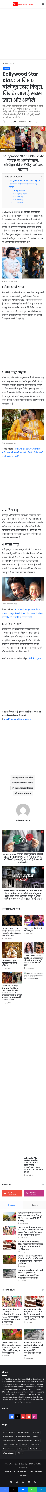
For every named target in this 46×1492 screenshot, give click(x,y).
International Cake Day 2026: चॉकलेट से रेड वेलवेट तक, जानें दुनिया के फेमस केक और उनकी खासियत (30, 1245)
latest (5, 1445)
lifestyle (24, 1445)
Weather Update (8, 1453)
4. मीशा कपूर (19, 200)
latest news (14, 1445)
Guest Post (14, 1472)
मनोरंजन (12, 63)
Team (31, 1472)
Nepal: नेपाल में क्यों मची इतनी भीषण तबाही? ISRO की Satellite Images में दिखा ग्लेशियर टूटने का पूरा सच (30, 1274)
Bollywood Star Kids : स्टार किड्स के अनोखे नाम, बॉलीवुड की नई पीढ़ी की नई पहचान (24, 183)
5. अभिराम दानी (19, 203)
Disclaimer (38, 1472)
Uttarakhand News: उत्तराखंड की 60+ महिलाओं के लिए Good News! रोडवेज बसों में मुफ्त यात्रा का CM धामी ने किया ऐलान (30, 1231)
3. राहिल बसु (18, 196)
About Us (23, 1472)
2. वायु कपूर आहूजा (20, 194)
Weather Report (35, 1449)
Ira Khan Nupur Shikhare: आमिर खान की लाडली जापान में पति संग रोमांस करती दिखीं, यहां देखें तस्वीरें (22, 452)
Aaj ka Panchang (9, 1432)
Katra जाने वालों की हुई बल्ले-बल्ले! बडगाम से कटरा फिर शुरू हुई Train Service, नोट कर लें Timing (30, 1217)
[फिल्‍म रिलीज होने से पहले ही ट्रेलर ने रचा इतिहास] (12, 950)
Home (6, 63)
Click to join (35, 658)
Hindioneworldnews (23, 788)
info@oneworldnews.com (17, 719)
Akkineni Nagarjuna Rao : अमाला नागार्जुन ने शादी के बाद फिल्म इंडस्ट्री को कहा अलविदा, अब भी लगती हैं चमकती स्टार (22, 613)
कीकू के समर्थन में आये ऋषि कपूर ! (33, 929)
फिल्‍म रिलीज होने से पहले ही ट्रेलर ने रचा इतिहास (10, 963)
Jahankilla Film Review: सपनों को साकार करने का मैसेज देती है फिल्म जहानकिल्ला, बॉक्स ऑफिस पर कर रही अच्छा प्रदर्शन (33, 1165)
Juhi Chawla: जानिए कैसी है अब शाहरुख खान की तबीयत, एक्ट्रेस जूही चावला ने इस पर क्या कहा (33, 960)
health (35, 1436)
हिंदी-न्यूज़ (20, 1453)
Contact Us (23, 1476)
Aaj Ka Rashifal (23, 1432)
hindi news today (9, 1440)
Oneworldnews (23, 793)
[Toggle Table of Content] (38, 177)
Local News (35, 1445)
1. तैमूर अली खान (19, 190)
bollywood (35, 1432)
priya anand (10, 122)
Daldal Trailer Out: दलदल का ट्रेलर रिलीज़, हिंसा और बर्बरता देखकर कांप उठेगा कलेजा (11, 932)
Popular (11, 1205)
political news (21, 1449)
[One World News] (23, 4)
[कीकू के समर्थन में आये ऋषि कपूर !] (34, 920)
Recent (35, 1205)
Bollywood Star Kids (23, 777)
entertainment (8, 1436)
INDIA (37, 1440)
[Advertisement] (23, 33)
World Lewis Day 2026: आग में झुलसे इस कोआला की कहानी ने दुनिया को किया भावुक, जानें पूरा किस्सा (30, 1260)
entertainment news (23, 782)
